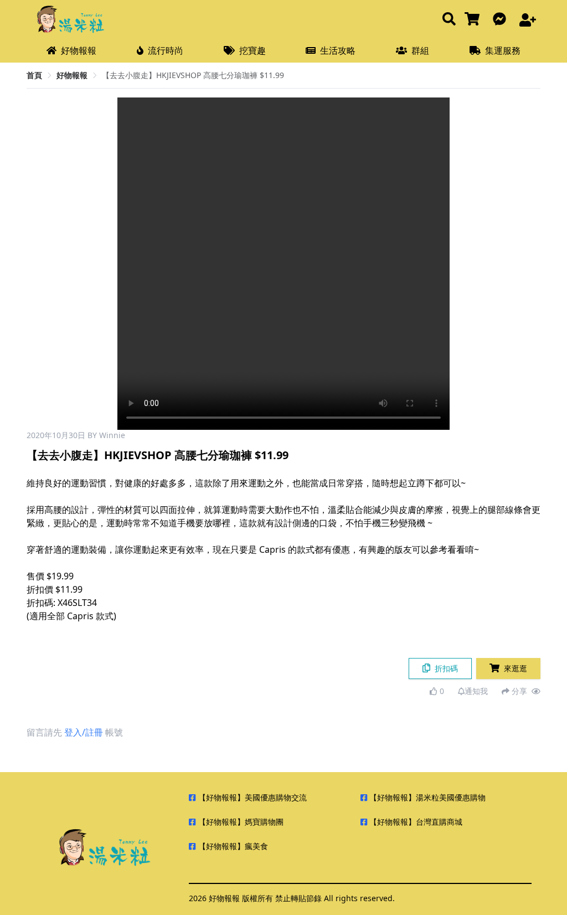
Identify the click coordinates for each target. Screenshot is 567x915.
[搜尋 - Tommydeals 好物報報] (449, 19)
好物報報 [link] (71, 75)
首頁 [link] (34, 75)
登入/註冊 (83, 732)
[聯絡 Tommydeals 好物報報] (502, 19)
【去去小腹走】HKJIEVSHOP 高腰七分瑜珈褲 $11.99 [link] (193, 75)
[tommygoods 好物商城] (474, 19)
